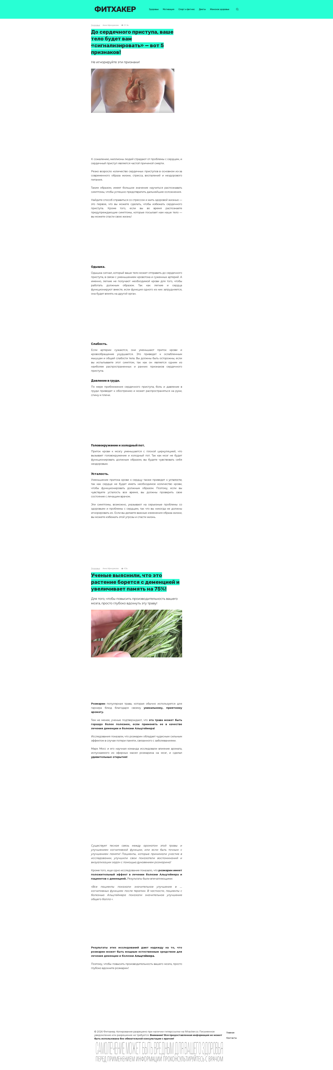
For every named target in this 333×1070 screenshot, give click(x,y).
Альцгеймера (144, 955)
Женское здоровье (219, 9)
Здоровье (154, 9)
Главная (230, 1032)
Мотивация (168, 9)
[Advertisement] (136, 135)
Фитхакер (115, 9)
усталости (175, 479)
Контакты (231, 1038)
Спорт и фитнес (186, 9)
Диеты (202, 9)
